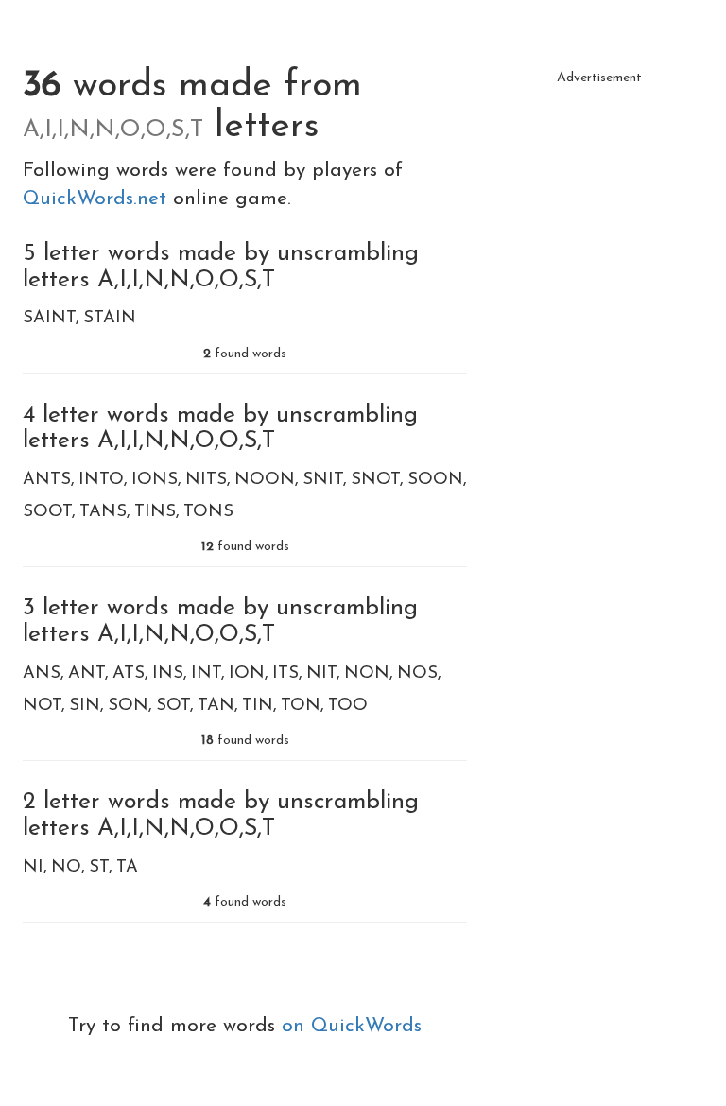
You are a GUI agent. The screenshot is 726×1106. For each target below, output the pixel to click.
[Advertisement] (599, 189)
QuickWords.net (98, 199)
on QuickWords (352, 1026)
